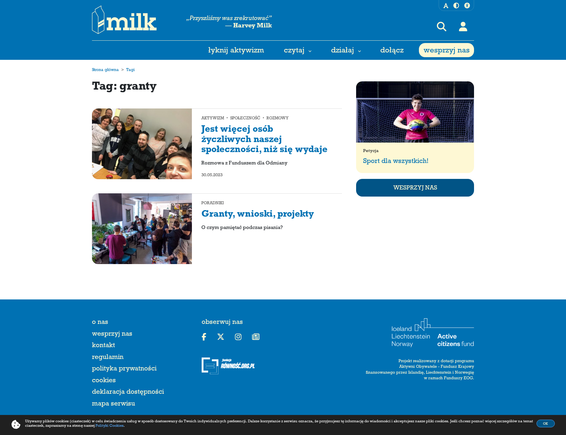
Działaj (342, 51)
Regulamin (108, 358)
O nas (100, 323)
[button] (441, 26)
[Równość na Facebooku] (204, 337)
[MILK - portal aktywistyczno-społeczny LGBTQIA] (124, 20)
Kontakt (103, 346)
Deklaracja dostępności (128, 393)
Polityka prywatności (124, 369)
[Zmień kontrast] (456, 6)
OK (545, 424)
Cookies (104, 381)
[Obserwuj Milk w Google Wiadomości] (255, 337)
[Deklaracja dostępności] (467, 6)
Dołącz (392, 51)
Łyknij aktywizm (236, 51)
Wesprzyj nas (447, 51)
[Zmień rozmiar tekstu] (445, 6)
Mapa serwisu (113, 404)
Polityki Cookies (110, 426)
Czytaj (294, 51)
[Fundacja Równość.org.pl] (235, 365)
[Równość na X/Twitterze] (220, 337)
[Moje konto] (463, 26)
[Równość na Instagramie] (238, 337)
